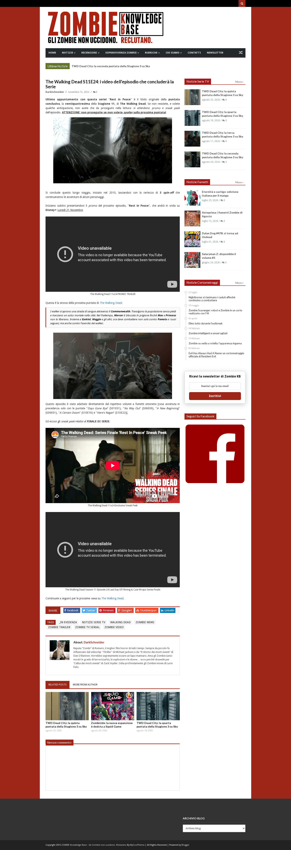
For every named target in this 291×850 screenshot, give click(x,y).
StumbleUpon (148, 610)
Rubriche (151, 52)
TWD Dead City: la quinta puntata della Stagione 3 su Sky (66, 724)
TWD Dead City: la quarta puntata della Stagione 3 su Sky (157, 724)
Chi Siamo (172, 52)
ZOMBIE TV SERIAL (87, 627)
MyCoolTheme (137, 845)
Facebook (73, 610)
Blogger (185, 845)
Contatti (194, 52)
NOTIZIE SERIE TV (93, 622)
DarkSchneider (55, 92)
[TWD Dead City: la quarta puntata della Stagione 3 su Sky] (158, 706)
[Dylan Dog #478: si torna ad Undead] (192, 239)
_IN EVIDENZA (68, 622)
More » (64, 66)
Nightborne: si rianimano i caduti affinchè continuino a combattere (212, 299)
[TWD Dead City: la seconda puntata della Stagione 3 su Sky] (192, 159)
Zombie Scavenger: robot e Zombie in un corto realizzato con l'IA (215, 312)
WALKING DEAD (120, 622)
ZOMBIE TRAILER (59, 627)
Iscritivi (215, 396)
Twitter (91, 610)
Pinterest (108, 610)
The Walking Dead (111, 302)
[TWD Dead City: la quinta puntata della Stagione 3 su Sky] (67, 706)
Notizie (67, 52)
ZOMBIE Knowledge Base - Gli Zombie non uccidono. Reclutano (93, 845)
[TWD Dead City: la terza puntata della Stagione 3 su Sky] (192, 139)
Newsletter (215, 52)
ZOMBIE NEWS (145, 622)
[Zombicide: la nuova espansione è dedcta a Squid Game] (112, 706)
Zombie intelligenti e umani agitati (208, 333)
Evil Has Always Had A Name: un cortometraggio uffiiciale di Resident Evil (216, 355)
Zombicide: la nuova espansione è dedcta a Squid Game (112, 724)
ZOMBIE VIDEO (114, 627)
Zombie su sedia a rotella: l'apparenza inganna (215, 343)
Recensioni (89, 52)
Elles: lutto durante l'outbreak (206, 323)
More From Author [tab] (85, 684)
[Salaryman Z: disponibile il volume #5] (192, 260)
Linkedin (169, 610)
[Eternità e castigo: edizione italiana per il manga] (192, 198)
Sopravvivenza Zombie (121, 52)
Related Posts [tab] (57, 684)
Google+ (127, 610)
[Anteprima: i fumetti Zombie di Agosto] (192, 218)
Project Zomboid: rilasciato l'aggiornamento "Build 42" (108, 66)
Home (52, 52)
